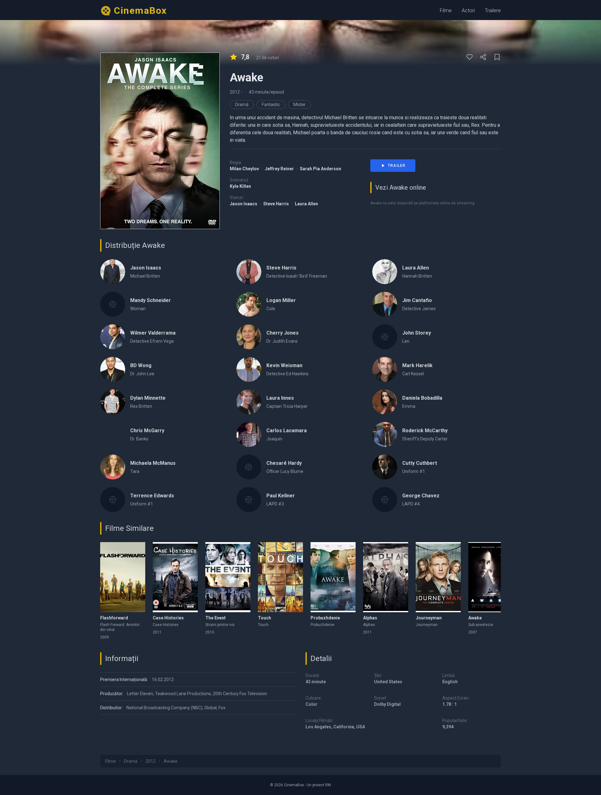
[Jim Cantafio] (384, 304)
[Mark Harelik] (384, 369)
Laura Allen (306, 203)
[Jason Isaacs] (112, 271)
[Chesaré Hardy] (248, 467)
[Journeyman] (438, 577)
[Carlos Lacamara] (248, 434)
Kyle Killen (240, 186)
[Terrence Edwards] (112, 499)
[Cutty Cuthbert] (384, 467)
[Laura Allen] (384, 271)
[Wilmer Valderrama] (112, 336)
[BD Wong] (112, 369)
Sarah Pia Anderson (320, 168)
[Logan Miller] (248, 304)
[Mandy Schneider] (112, 304)
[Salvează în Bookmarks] (497, 57)
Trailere (493, 10)
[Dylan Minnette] (112, 401)
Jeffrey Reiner (280, 168)
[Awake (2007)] (490, 577)
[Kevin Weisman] (248, 369)
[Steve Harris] (248, 271)
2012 (235, 92)
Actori (468, 10)
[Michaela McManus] (112, 467)
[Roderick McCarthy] (384, 434)
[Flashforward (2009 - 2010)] (122, 577)
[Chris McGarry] (112, 434)
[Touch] (280, 577)
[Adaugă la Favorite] (469, 57)
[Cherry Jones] (248, 336)
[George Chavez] (384, 499)
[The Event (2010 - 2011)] (227, 577)
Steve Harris (276, 203)
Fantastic (271, 104)
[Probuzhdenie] (333, 577)
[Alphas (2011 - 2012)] (385, 577)
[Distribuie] (483, 57)
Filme (446, 10)
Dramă (242, 104)
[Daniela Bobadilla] (384, 401)
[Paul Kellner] (248, 499)
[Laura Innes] (248, 401)
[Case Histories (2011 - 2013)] (175, 577)
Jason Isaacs (244, 203)
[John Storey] (384, 336)
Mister (299, 104)
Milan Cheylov (245, 168)
